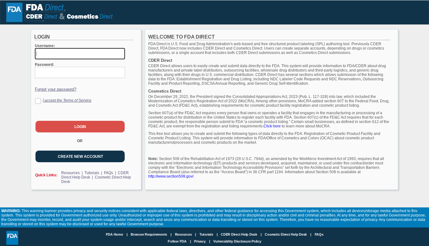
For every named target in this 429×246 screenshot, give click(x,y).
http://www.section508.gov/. (171, 176)
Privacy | (202, 241)
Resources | (72, 173)
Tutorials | (93, 173)
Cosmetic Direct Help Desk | (288, 234)
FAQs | (110, 173)
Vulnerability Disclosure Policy (237, 241)
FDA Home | (117, 234)
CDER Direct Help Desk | (241, 234)
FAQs (319, 234)
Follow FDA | (180, 241)
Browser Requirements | (151, 234)
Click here (272, 126)
